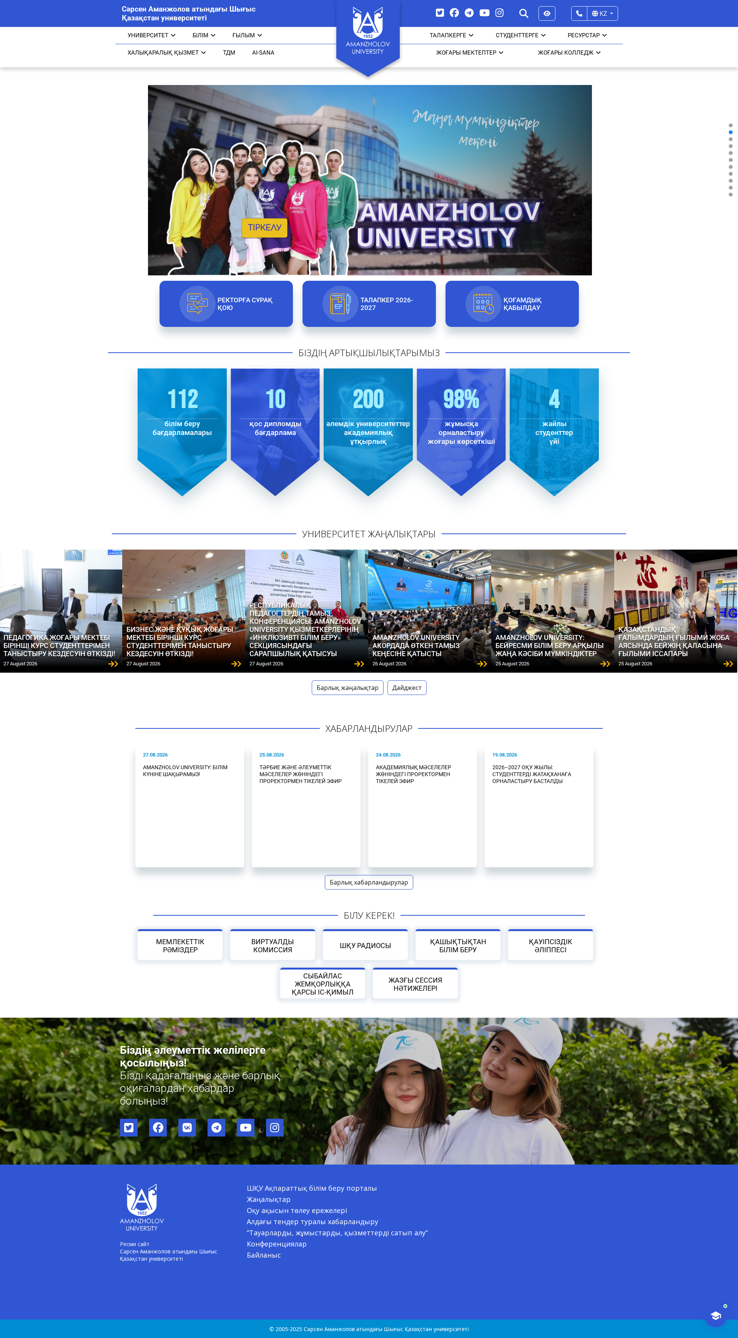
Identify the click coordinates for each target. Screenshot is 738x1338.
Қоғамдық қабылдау (522, 304)
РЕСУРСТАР (584, 35)
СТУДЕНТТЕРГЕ (517, 35)
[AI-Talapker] (715, 1315)
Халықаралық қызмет (163, 52)
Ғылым (244, 35)
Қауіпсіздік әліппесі (550, 946)
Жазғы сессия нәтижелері (415, 984)
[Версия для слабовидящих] (547, 13)
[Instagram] (499, 12)
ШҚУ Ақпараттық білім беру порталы (312, 1188)
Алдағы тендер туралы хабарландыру (312, 1221)
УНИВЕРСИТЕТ (148, 35)
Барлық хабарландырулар (369, 882)
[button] (731, 125)
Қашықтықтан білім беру (458, 946)
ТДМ (229, 52)
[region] (369, 160)
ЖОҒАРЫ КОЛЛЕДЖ (565, 52)
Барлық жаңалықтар (348, 687)
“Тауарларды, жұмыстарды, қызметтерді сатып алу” (337, 1232)
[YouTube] (484, 12)
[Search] (524, 13)
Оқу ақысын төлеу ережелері (297, 1210)
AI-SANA (263, 52)
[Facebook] (454, 12)
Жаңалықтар (269, 1199)
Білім (200, 35)
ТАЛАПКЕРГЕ (448, 35)
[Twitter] (440, 12)
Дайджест (407, 687)
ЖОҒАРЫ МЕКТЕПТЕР (466, 52)
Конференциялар (277, 1243)
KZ (603, 13)
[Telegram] (469, 12)
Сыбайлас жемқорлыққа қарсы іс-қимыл (323, 984)
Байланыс (264, 1255)
